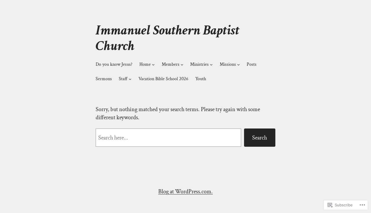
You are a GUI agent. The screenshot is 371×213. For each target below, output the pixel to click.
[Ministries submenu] (211, 64)
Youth (200, 79)
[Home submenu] (153, 64)
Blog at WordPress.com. (185, 191)
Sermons (104, 79)
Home (145, 64)
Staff (123, 79)
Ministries (199, 64)
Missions (228, 64)
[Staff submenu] (130, 79)
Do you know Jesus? (114, 64)
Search (259, 138)
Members (170, 64)
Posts (252, 64)
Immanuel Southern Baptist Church (167, 38)
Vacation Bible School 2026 (163, 79)
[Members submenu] (182, 64)
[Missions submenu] (238, 64)
